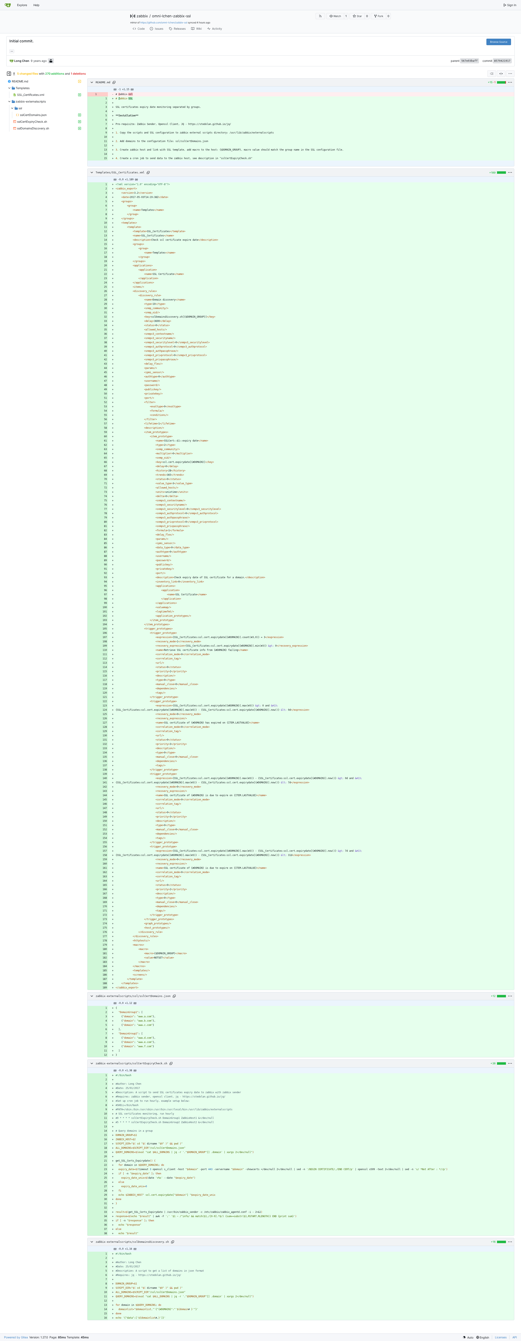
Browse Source (498, 41)
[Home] (7, 5)
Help (36, 5)
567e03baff (469, 60)
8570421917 (502, 60)
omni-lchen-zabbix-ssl (171, 16)
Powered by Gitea (16, 1337)
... (12, 50)
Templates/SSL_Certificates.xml (120, 172)
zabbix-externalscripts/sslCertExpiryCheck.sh (131, 1063)
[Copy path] (114, 82)
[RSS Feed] (320, 16)
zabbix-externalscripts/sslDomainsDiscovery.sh (132, 1241)
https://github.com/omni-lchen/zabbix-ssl (163, 22)
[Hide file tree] (9, 74)
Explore (22, 5)
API (514, 1337)
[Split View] (501, 73)
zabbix (142, 16)
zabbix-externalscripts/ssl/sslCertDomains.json (133, 996)
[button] (335, 16)
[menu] (510, 73)
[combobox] (491, 73)
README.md (103, 82)
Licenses (501, 1337)
